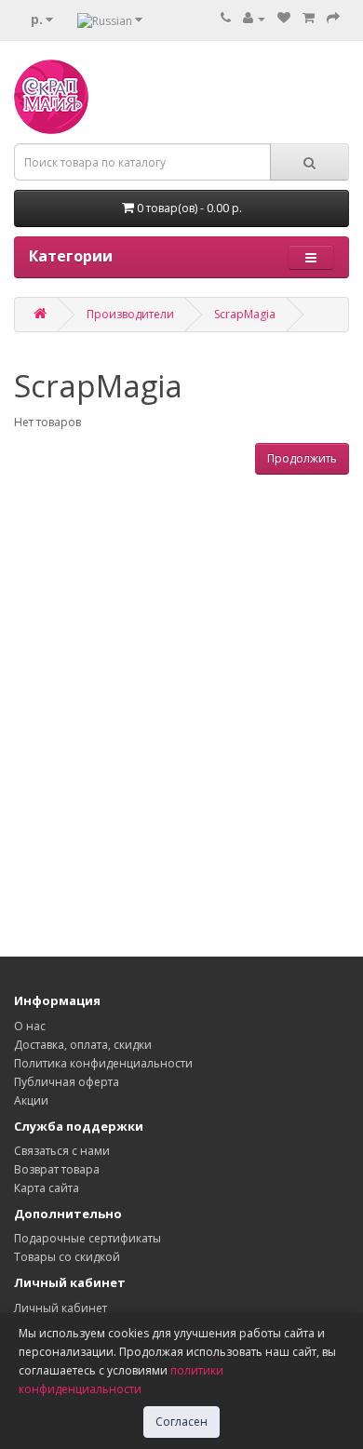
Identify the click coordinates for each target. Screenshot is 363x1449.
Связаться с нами (62, 1151)
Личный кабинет (60, 1308)
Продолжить (302, 458)
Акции (31, 1100)
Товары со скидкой (67, 1257)
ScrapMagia (245, 314)
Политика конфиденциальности (103, 1063)
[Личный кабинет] (254, 18)
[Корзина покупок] (308, 18)
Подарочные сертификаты (87, 1238)
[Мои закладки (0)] (283, 18)
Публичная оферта (66, 1082)
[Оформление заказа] (333, 18)
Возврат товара (57, 1169)
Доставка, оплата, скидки (83, 1045)
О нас (30, 1026)
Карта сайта (46, 1188)
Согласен (181, 1421)
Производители (130, 314)
